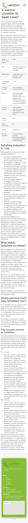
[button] (24, 5)
